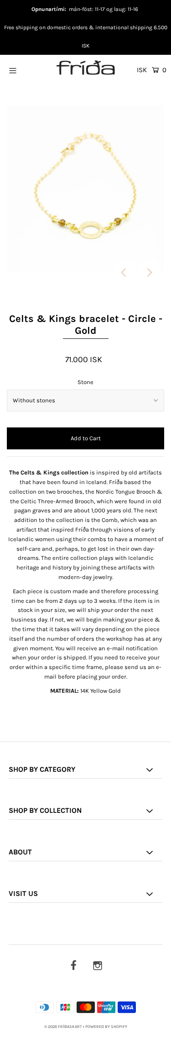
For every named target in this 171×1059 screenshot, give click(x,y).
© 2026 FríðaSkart (63, 1026)
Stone (85, 382)
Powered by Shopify (106, 1026)
